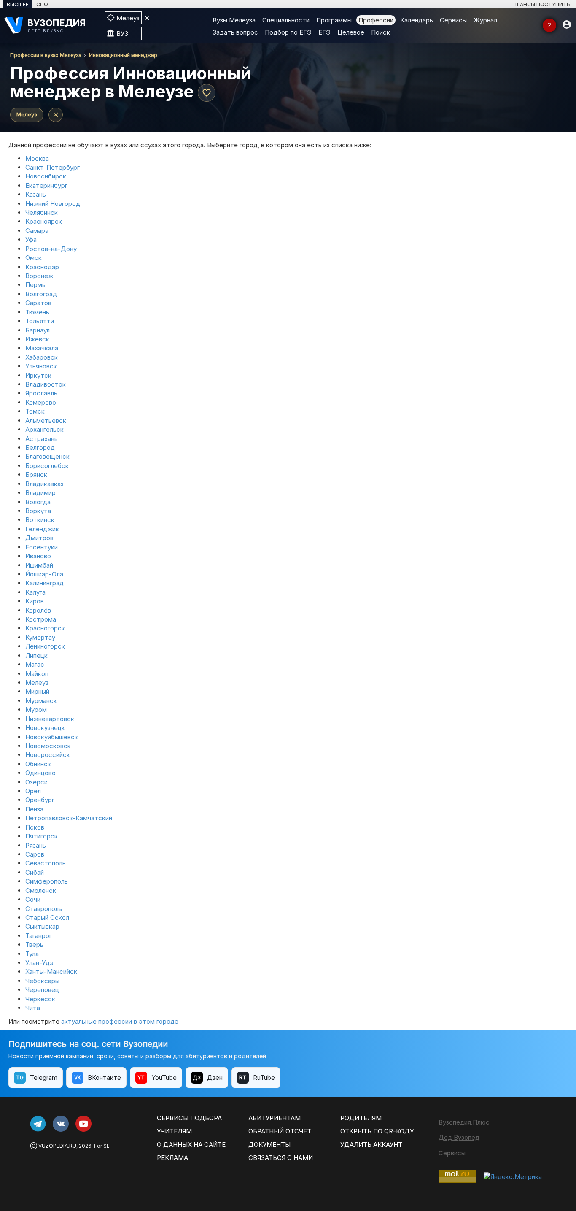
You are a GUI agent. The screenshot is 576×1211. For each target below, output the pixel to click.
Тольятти (39, 321)
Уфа (31, 239)
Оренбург (39, 800)
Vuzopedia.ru (57, 1146)
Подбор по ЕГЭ (288, 32)
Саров (34, 854)
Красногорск (45, 628)
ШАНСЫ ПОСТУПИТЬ (542, 4)
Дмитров (39, 538)
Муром (36, 710)
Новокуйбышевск (51, 737)
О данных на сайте (191, 1145)
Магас (34, 664)
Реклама (172, 1158)
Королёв (38, 610)
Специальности (286, 20)
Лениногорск (45, 646)
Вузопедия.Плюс (464, 1122)
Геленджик (42, 529)
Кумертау (40, 637)
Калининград (44, 583)
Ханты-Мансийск (51, 972)
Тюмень (37, 312)
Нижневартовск (49, 719)
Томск (35, 411)
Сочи (32, 899)
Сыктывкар (42, 926)
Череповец (42, 990)
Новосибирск (45, 176)
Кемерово (40, 402)
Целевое (350, 32)
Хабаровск (41, 357)
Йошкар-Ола (44, 574)
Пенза (34, 809)
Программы (334, 20)
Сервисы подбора (189, 1118)
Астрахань (41, 439)
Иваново (38, 556)
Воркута (38, 511)
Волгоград (41, 294)
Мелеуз (26, 114)
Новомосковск (48, 746)
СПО (42, 4)
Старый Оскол (47, 918)
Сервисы (453, 20)
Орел (33, 791)
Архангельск (44, 429)
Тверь (34, 945)
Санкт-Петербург (52, 167)
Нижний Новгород (52, 204)
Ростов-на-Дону (51, 249)
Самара (36, 231)
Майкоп (36, 674)
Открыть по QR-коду (377, 1131)
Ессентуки (41, 547)
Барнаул (37, 330)
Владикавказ (44, 484)
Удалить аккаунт (371, 1145)
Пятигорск (41, 836)
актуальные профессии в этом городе (119, 1021)
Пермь (35, 285)
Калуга (35, 592)
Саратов (38, 303)
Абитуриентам (274, 1118)
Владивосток (45, 384)
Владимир (40, 493)
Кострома (40, 619)
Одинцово (40, 773)
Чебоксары (42, 981)
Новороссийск (47, 755)
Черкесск (40, 999)
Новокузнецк (45, 728)
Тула (32, 954)
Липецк (36, 655)
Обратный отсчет (279, 1131)
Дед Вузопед (459, 1137)
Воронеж (39, 276)
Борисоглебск (47, 466)
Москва (37, 158)
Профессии (375, 20)
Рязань (35, 845)
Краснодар (42, 267)
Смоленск (40, 891)
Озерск (36, 782)
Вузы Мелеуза (234, 20)
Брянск (36, 474)
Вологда (38, 502)
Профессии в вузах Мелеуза (45, 55)
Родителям (361, 1118)
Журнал (485, 20)
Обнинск (38, 764)
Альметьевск (45, 420)
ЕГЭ (324, 32)
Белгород (40, 447)
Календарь (416, 20)
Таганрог (38, 936)
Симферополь (46, 881)
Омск (33, 258)
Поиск (380, 32)
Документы (269, 1145)
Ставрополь (43, 909)
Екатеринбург (46, 185)
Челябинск (41, 212)
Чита (32, 1008)
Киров (34, 601)
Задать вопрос (235, 32)
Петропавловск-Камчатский (68, 818)
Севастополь (45, 863)
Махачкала (41, 348)
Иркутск (38, 375)
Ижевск (37, 339)
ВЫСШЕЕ (18, 4)
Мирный (37, 691)
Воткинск (39, 520)
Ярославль (41, 393)
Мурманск (41, 701)
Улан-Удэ (39, 963)
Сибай (34, 872)
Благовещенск (47, 456)
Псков (34, 827)
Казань (35, 194)
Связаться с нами (280, 1158)
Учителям (174, 1131)
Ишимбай (39, 565)
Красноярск (43, 221)
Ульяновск (41, 366)
